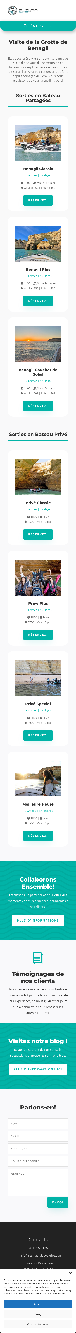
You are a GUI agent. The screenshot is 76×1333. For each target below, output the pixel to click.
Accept (38, 1304)
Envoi (58, 1202)
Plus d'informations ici (38, 1069)
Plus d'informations (38, 920)
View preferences (38, 1324)
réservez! (38, 200)
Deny (38, 1314)
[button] (70, 1273)
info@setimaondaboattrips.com (41, 1255)
